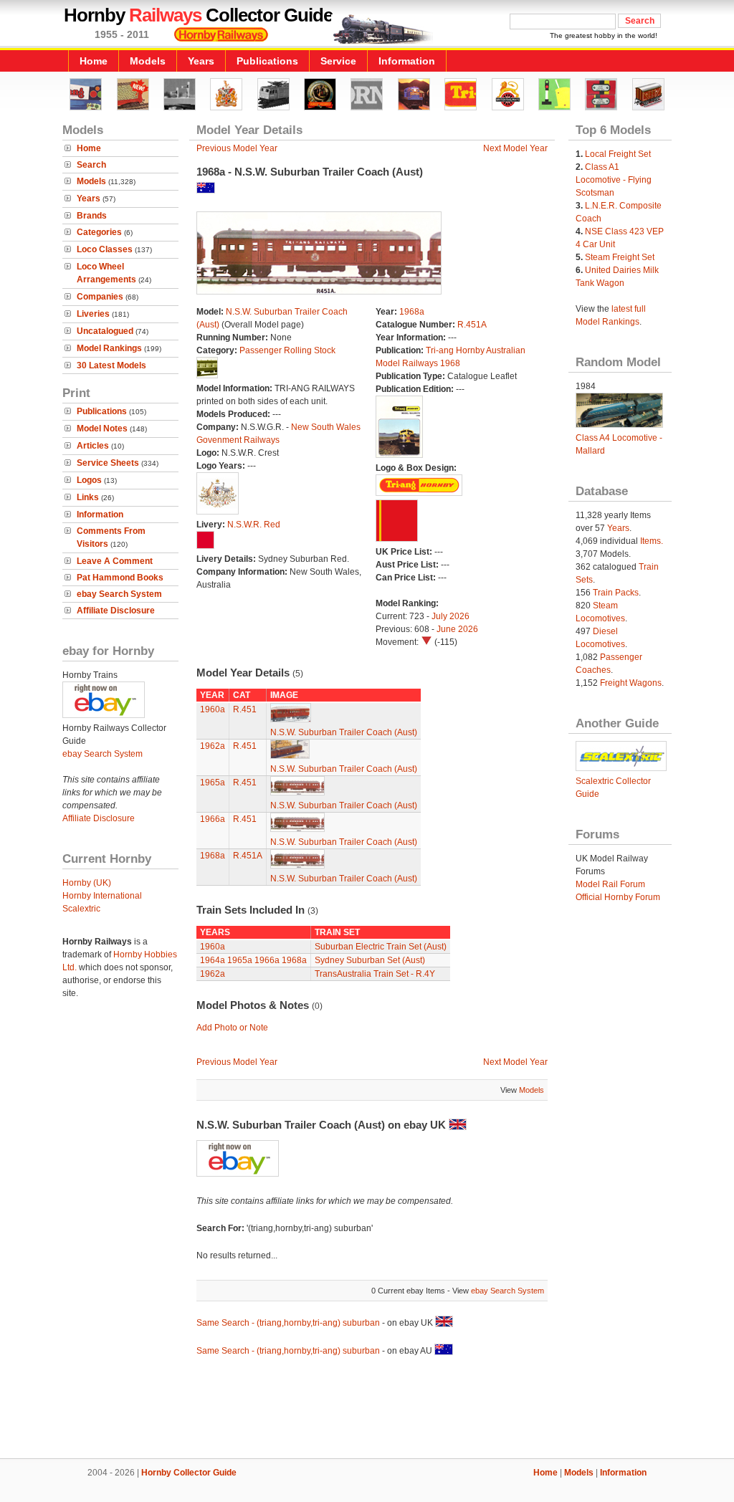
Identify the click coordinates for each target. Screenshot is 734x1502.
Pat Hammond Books (120, 578)
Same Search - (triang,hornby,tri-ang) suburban (288, 1323)
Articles (93, 446)
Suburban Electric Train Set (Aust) (381, 947)
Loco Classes (105, 249)
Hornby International (102, 896)
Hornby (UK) (86, 883)
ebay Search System (119, 594)
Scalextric (81, 909)
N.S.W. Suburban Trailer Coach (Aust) (343, 732)
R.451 (245, 709)
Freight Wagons (631, 683)
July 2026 (451, 616)
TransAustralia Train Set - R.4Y (375, 974)
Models (148, 61)
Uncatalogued (105, 331)
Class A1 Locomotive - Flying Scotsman (614, 180)
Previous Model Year (236, 148)
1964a (212, 960)
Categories (99, 232)
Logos (89, 480)
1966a (212, 819)
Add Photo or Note (232, 1028)
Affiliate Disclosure (116, 611)
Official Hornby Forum (618, 897)
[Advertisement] (367, 1409)
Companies (100, 297)
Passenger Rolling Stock (287, 350)
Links (88, 497)
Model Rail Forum (610, 884)
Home (94, 61)
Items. (651, 541)
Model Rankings (109, 348)
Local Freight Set (618, 154)
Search (91, 165)
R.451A (472, 325)
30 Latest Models (111, 365)
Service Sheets (108, 463)
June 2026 (457, 629)
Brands (92, 216)
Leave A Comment (115, 561)
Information (406, 61)
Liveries (93, 314)
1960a (212, 709)
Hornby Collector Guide (189, 1473)
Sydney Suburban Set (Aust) (370, 960)
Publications (267, 61)
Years (201, 61)
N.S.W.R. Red (253, 525)
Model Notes (102, 429)
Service (338, 61)
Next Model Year (515, 148)
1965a (212, 783)
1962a (212, 746)
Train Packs (616, 593)
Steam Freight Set (619, 257)
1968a (411, 312)
